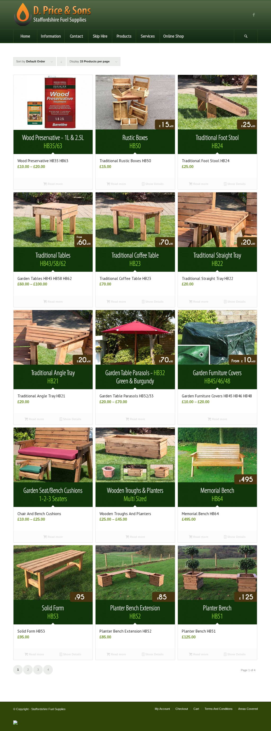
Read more (55, 183)
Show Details (154, 183)
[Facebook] (254, 15)
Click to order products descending (61, 63)
